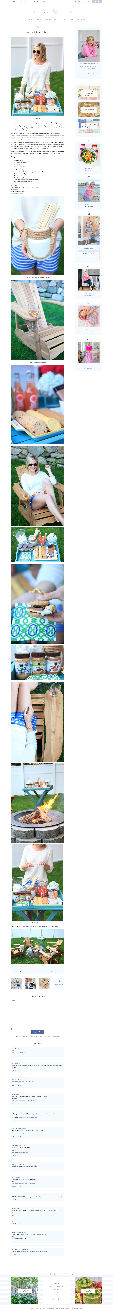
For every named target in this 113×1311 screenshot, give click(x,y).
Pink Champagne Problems (19, 1134)
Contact (36, 1)
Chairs (16, 181)
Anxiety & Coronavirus (17, 983)
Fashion (30, 19)
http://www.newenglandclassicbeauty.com (23, 1100)
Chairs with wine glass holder (38, 362)
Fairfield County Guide (81, 1)
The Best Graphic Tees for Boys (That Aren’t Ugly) (89, 126)
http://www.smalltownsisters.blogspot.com (23, 1183)
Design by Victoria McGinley (62, 1308)
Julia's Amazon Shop (89, 258)
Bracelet (44, 923)
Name (13, 1017)
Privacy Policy (50, 1308)
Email (13, 1023)
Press (56, 1292)
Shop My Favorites (88, 248)
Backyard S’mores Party (37, 31)
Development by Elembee (76, 1308)
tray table (40, 146)
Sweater (30, 923)
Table (36, 118)
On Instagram (24, 1290)
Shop (97, 1)
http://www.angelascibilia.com (20, 1152)
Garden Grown (88, 1290)
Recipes (39, 19)
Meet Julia (89, 73)
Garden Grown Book (56, 1286)
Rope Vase (37, 277)
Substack (65, 19)
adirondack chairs (28, 142)
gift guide (81, 19)
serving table (24, 179)
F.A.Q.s (20, 1)
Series (56, 19)
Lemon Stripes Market (88, 253)
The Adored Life (16, 1083)
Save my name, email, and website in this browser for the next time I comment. (34, 1028)
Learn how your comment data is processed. (47, 1036)
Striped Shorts (30, 277)
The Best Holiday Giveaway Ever (45, 983)
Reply (19, 1055)
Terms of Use (42, 1308)
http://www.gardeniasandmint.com (28, 1117)
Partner (27, 1)
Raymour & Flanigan (28, 926)
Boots (31, 983)
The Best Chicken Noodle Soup (88, 110)
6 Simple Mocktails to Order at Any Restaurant (88, 93)
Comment (14, 1000)
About (13, 1)
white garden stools (45, 144)
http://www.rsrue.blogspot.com (20, 1052)
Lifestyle (48, 19)
